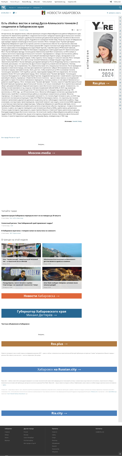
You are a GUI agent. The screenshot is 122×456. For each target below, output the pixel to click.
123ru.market (47, 2)
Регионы (54, 440)
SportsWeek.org (112, 391)
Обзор (7, 435)
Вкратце (7, 440)
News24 (12, 393)
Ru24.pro (4, 2)
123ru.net (117, 2)
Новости (54, 432)
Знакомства (55, 449)
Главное (7, 432)
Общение (55, 452)
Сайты (54, 435)
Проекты (55, 429)
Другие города (29, 429)
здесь (4, 385)
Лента (6, 437)
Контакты (99, 429)
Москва (26, 435)
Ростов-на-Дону (28, 440)
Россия (26, 432)
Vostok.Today (23, 30)
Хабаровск (8, 429)
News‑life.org (26, 2)
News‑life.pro (14, 2)
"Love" (8, 393)
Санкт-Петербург (29, 437)
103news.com (94, 391)
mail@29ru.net (100, 432)
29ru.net (37, 2)
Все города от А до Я (30, 443)
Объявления (55, 443)
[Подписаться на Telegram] (110, 1)
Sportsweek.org (60, 2)
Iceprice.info (72, 2)
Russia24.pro (22, 393)
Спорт (54, 437)
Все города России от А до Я (10, 137)
